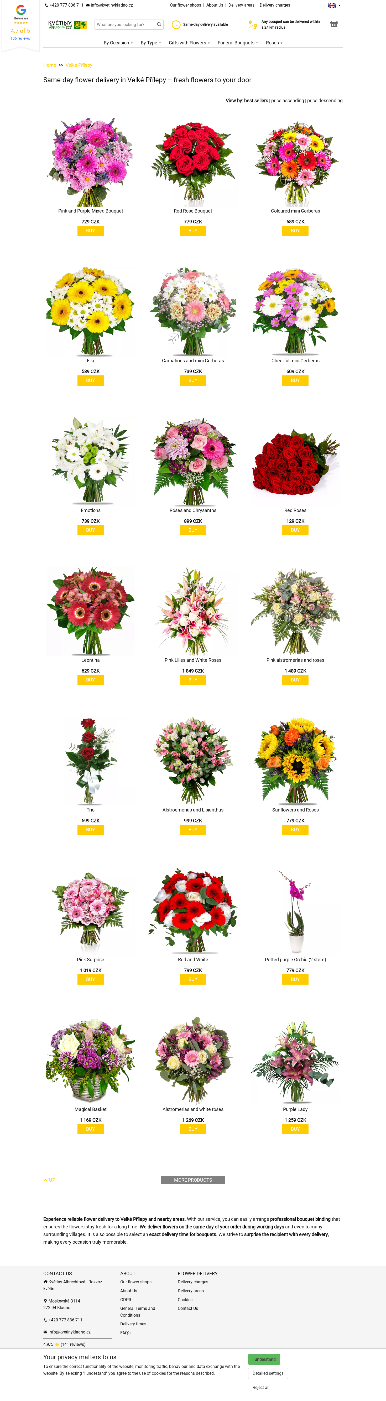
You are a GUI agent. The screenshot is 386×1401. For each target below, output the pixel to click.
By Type (149, 42)
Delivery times (133, 1323)
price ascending (287, 100)
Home (49, 65)
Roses (273, 42)
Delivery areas (241, 5)
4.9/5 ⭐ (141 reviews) (64, 1344)
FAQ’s (125, 1332)
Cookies (185, 1299)
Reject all (261, 1387)
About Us (215, 5)
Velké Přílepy (79, 65)
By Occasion (117, 42)
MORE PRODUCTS (193, 1180)
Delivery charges (275, 5)
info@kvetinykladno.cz (111, 5)
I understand (264, 1359)
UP (51, 1180)
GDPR (125, 1299)
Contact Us (188, 1308)
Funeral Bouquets (236, 42)
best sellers (256, 100)
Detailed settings (268, 1373)
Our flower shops (186, 5)
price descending (325, 100)
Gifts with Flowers (188, 42)
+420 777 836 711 (66, 5)
